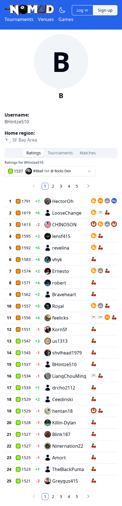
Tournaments (19, 19)
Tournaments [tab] (60, 152)
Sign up (105, 10)
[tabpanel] (61, 330)
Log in (82, 10)
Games (65, 19)
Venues (46, 19)
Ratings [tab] (33, 152)
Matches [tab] (88, 152)
